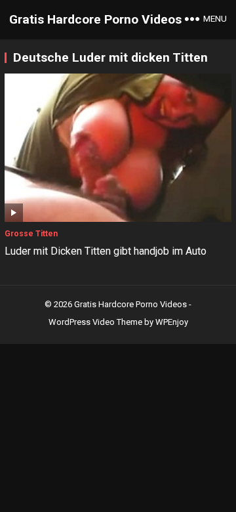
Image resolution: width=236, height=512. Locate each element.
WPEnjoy (171, 322)
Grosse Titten (31, 233)
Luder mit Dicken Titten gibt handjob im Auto (105, 251)
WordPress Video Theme (95, 322)
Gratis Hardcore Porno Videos (95, 19)
